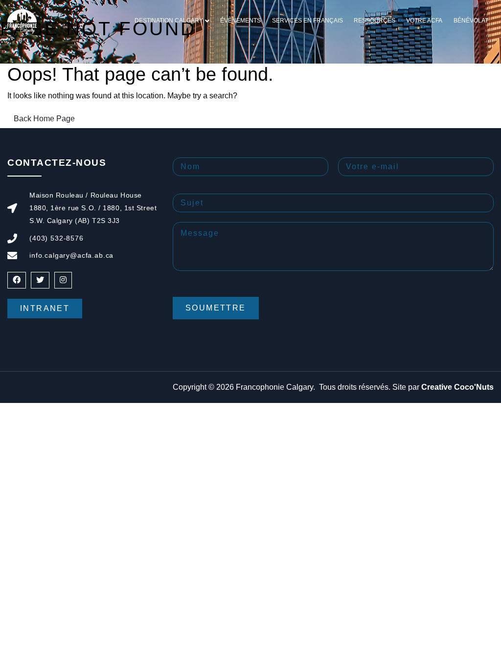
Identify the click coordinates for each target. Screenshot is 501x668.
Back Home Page (44, 118)
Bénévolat (471, 20)
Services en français (307, 20)
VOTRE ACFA (424, 20)
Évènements (240, 20)
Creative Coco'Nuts (457, 387)
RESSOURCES (374, 20)
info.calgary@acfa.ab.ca (71, 255)
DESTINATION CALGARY (169, 20)
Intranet (44, 308)
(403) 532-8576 (56, 238)
